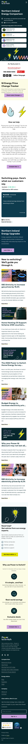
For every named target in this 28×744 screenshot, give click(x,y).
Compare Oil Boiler (10, 44)
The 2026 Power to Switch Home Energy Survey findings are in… (13, 365)
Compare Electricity (10, 29)
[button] (26, 2)
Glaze (7, 735)
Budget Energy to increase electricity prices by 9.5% (13, 405)
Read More (4, 303)
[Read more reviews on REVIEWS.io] (5, 220)
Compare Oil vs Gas (10, 39)
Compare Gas (9, 34)
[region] (14, 205)
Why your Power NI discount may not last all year (13, 446)
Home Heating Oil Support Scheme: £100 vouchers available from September (14, 325)
